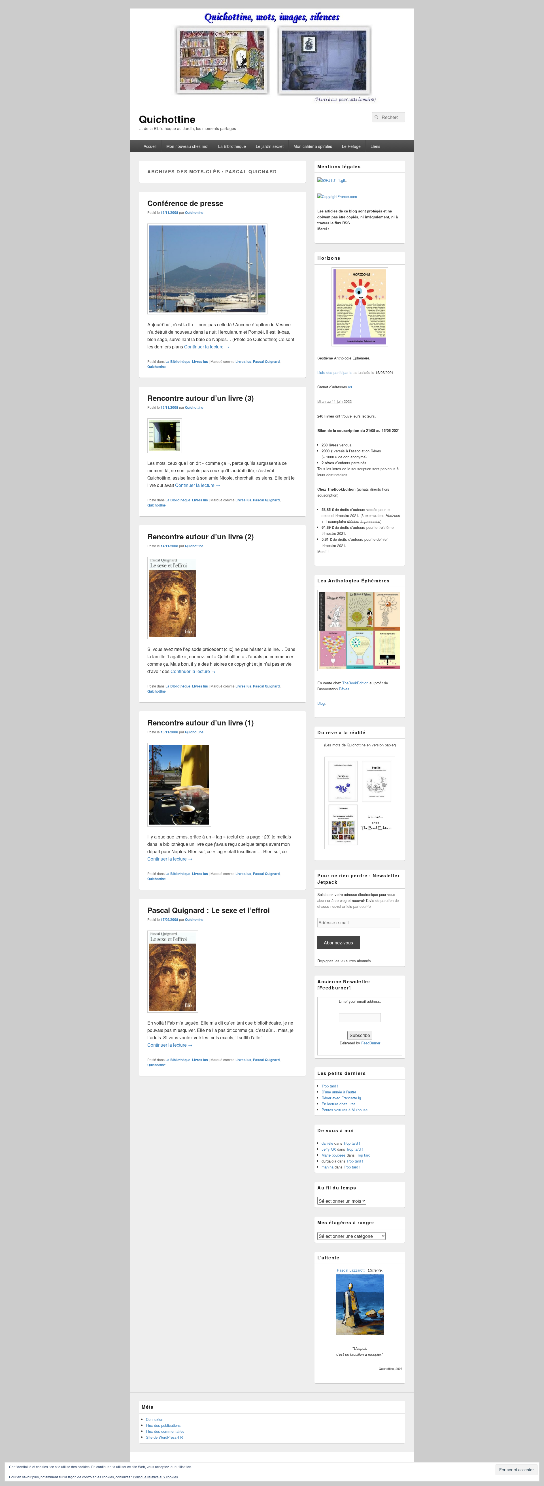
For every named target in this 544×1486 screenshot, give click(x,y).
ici (350, 386)
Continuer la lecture (206, 346)
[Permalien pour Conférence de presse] (207, 317)
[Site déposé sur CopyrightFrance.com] (337, 196)
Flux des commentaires (165, 1431)
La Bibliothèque (232, 146)
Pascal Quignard (266, 361)
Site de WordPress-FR (164, 1437)
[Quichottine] (272, 102)
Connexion (154, 1419)
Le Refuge (351, 146)
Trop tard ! (330, 1086)
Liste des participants (334, 372)
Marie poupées (334, 1155)
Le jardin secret (270, 146)
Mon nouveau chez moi (187, 146)
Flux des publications (163, 1425)
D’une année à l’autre (339, 1092)
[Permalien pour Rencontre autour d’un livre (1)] (179, 829)
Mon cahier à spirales (313, 146)
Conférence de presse (185, 203)
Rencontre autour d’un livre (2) (200, 536)
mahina (327, 1167)
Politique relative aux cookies (155, 1476)
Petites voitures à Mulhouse (344, 1109)
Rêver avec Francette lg (341, 1097)
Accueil (150, 146)
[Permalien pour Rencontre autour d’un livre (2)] (172, 641)
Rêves (344, 688)
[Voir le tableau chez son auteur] (360, 1333)
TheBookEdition (355, 682)
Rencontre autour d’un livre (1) (200, 722)
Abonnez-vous (338, 942)
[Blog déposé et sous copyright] (331, 180)
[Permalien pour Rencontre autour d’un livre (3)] (164, 455)
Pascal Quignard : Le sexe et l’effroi (208, 910)
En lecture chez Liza (338, 1103)
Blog (321, 703)
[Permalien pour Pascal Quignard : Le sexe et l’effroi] (172, 1015)
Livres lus (200, 361)
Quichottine (167, 118)
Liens (375, 146)
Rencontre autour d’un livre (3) (200, 398)
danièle (327, 1143)
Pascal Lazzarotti (351, 1270)
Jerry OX (329, 1149)
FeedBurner (370, 1043)
